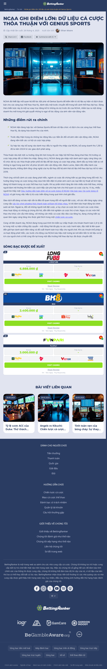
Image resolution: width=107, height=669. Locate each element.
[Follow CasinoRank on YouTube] (57, 588)
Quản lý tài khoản (53, 507)
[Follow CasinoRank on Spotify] (63, 588)
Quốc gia (53, 463)
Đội (53, 473)
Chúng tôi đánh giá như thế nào (53, 536)
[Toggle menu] (5, 3)
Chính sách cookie (11, 665)
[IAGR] (22, 623)
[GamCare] (56, 623)
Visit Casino (53, 281)
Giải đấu (53, 468)
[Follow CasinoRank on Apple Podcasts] (70, 588)
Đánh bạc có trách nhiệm (53, 502)
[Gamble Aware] (48, 634)
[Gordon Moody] (81, 623)
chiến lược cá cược (64, 217)
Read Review (53, 286)
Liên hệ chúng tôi (53, 546)
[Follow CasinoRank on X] (50, 588)
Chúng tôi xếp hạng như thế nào (54, 541)
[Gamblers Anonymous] (36, 623)
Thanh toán (54, 458)
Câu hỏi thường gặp (53, 512)
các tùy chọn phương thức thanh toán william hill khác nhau (40, 203)
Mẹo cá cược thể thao (53, 497)
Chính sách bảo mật (61, 665)
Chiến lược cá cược (53, 492)
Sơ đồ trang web (53, 551)
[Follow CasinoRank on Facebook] (37, 588)
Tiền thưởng (53, 453)
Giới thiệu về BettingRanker (53, 531)
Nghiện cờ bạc (25, 665)
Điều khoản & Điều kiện (93, 665)
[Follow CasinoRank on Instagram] (43, 588)
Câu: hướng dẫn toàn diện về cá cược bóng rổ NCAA (45, 191)
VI (52, 595)
